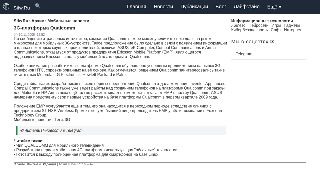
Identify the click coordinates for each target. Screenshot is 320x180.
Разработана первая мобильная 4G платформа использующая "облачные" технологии (97, 150)
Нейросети (258, 25)
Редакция (49, 164)
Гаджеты (292, 25)
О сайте (19, 164)
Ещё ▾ (274, 7)
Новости (163, 6)
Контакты (34, 164)
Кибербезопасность (249, 30)
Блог (221, 6)
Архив (63, 164)
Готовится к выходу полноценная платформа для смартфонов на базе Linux (87, 154)
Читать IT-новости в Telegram (53, 130)
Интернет (293, 30)
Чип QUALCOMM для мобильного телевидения (60, 145)
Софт (276, 30)
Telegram (244, 54)
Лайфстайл (247, 6)
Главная (136, 6)
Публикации (194, 6)
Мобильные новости (33, 120)
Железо (238, 25)
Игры (276, 25)
